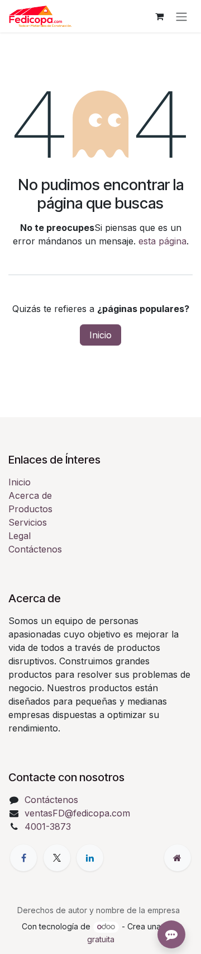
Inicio (100, 335)
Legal (19, 535)
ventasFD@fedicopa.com (77, 813)
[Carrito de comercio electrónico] (159, 16)
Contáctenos (35, 549)
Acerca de (30, 495)
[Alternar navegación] (181, 16)
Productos (30, 508)
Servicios (27, 522)
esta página (162, 241)
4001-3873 (48, 826)
